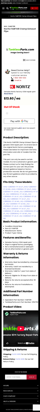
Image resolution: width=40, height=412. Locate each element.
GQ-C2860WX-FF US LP (16, 199)
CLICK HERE (16, 354)
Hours (6, 385)
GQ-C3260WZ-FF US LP (17, 214)
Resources (8, 391)
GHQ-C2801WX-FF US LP (13, 187)
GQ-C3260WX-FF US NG (16, 210)
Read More (8, 94)
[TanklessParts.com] (18, 8)
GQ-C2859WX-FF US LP (17, 195)
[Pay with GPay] (19, 121)
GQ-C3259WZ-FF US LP (16, 205)
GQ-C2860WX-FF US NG (16, 200)
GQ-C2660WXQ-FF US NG (16, 194)
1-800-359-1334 (19, 78)
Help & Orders (9, 401)
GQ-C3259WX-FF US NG (16, 204)
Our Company (9, 396)
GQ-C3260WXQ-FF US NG (16, 213)
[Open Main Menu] (3, 8)
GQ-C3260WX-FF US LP (16, 209)
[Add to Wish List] (7, 113)
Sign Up (31, 377)
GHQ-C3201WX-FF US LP (21, 189)
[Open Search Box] (8, 8)
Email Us (18, 80)
